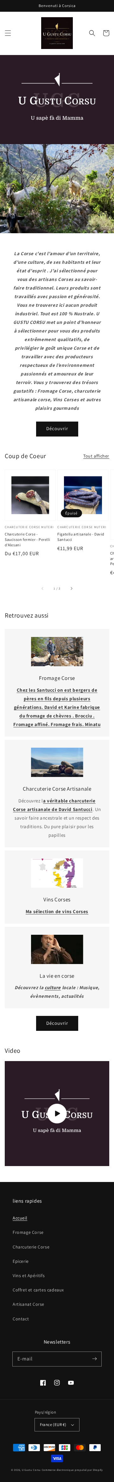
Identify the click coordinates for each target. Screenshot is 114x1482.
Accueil (20, 1218)
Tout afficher (96, 456)
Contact (21, 1319)
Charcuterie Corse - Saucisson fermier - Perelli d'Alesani (27, 539)
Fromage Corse (28, 1232)
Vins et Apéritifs (29, 1275)
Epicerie (21, 1261)
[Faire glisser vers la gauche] (43, 588)
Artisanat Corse (28, 1304)
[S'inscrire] (94, 1359)
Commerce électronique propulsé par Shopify (72, 1470)
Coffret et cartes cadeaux (38, 1290)
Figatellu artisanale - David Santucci (80, 537)
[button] (8, 33)
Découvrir (57, 428)
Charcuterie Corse (31, 1247)
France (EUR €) (53, 1424)
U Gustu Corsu (31, 1470)
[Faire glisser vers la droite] (71, 588)
